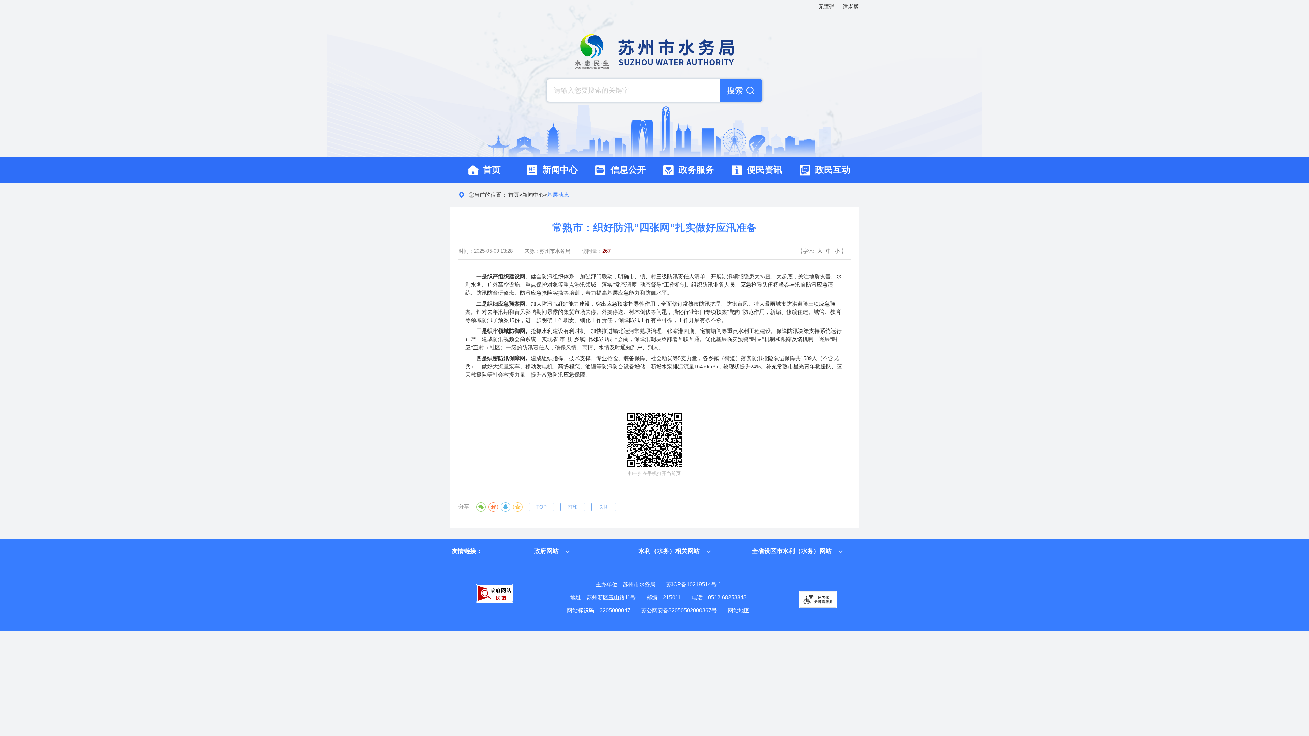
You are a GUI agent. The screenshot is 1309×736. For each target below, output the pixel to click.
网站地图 (739, 610)
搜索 (735, 90)
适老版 (851, 7)
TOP (541, 507)
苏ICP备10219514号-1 (693, 584)
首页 (513, 195)
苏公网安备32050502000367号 (679, 610)
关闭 (604, 507)
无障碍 (826, 7)
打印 (573, 507)
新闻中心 (533, 195)
